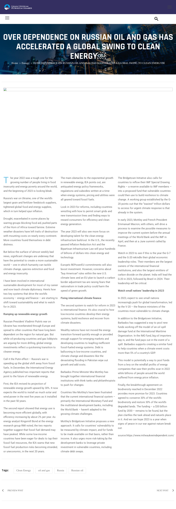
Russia (60, 470)
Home (15, 63)
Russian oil (77, 470)
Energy (25, 63)
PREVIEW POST (15, 490)
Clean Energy (23, 470)
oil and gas (44, 470)
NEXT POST (162, 490)
